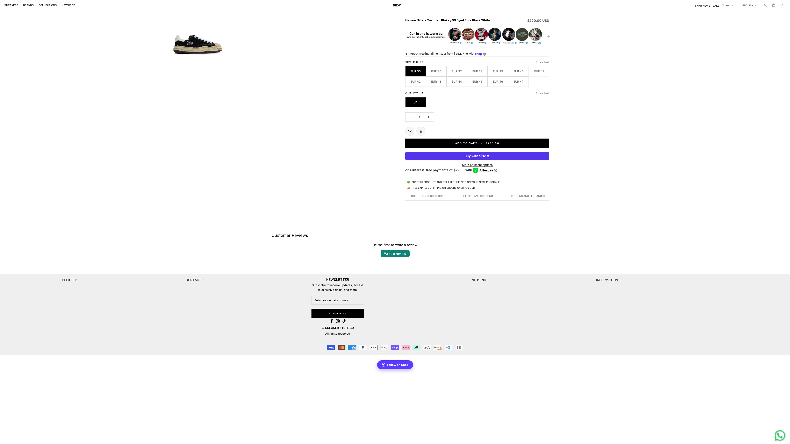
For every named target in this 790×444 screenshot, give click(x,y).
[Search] (782, 5)
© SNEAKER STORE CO (338, 328)
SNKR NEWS (702, 5)
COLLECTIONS (48, 5)
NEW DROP (68, 5)
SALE (715, 5)
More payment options (477, 164)
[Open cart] (773, 5)
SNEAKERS (11, 5)
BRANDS (28, 5)
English (747, 5)
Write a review (395, 254)
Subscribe (338, 313)
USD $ (729, 5)
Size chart (542, 62)
